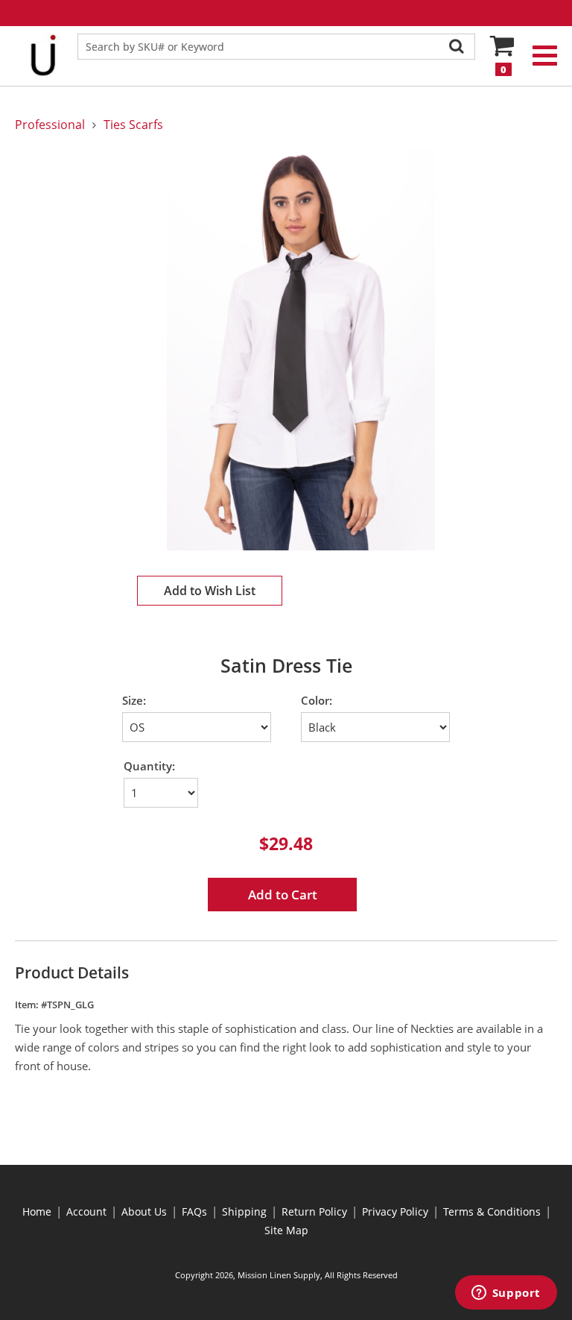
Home (36, 1211)
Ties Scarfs (133, 124)
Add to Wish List (209, 590)
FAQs (194, 1211)
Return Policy (314, 1211)
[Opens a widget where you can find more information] (505, 1294)
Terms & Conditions (492, 1211)
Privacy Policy (395, 1211)
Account (86, 1211)
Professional (50, 124)
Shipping (244, 1211)
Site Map (286, 1230)
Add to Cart (282, 894)
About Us (144, 1211)
